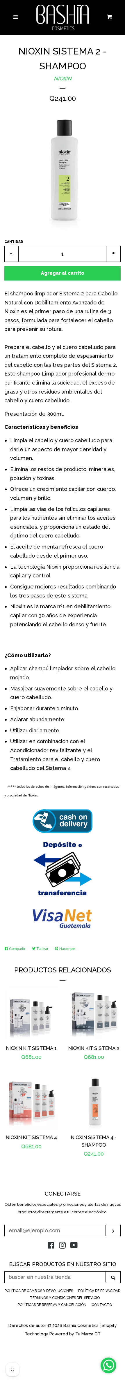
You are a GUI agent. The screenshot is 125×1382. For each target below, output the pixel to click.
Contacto (102, 1305)
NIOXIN (63, 78)
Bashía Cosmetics (81, 1325)
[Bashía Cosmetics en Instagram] (62, 1246)
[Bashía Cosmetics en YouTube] (74, 1246)
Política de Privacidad (99, 1291)
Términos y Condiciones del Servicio (65, 1298)
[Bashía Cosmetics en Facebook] (51, 1246)
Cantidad (13, 242)
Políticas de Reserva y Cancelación (52, 1305)
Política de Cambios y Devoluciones (39, 1291)
